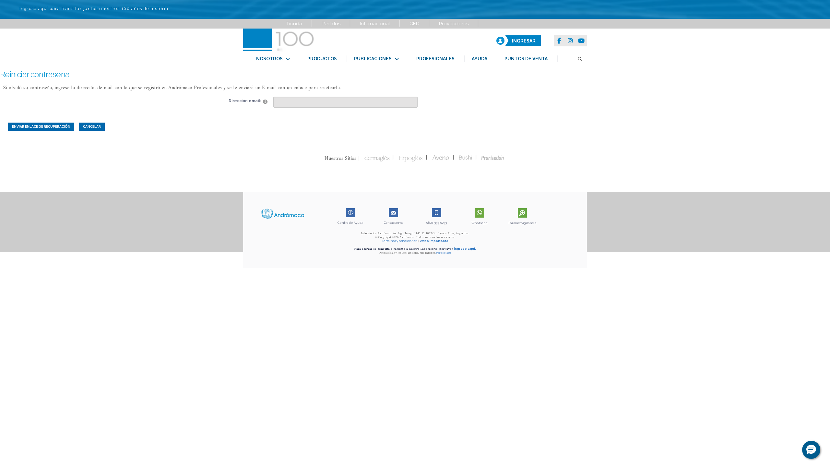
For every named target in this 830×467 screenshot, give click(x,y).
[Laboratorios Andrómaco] (317, 41)
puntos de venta (526, 58)
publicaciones (374, 58)
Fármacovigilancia (522, 223)
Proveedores (453, 24)
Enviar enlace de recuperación (41, 126)
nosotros (271, 58)
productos (322, 58)
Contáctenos (393, 222)
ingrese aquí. (465, 248)
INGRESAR (524, 40)
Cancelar (92, 126)
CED (414, 24)
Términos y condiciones (399, 241)
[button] (811, 450)
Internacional (375, 24)
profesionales (435, 58)
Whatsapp (479, 223)
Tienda (294, 24)
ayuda (479, 58)
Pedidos (331, 24)
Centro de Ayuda (350, 222)
